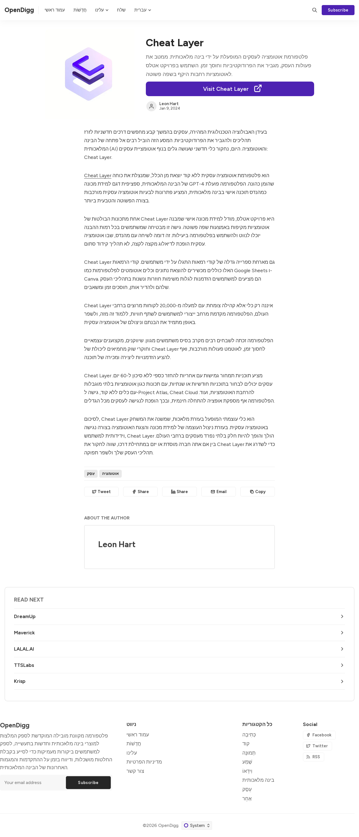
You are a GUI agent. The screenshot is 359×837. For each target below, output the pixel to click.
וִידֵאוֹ (247, 771)
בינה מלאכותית (258, 780)
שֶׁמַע (247, 762)
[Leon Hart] (151, 106)
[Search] (315, 10)
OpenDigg (168, 825)
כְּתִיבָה (249, 734)
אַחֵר (247, 798)
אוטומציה (110, 473)
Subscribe (338, 10)
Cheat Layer (97, 175)
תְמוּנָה (249, 753)
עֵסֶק (91, 473)
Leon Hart (169, 103)
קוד (246, 743)
